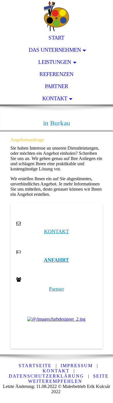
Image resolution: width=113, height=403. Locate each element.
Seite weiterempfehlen (68, 379)
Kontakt (55, 98)
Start (56, 38)
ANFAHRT (56, 260)
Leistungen (54, 62)
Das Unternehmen (55, 50)
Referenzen (56, 74)
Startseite (35, 365)
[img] (56, 16)
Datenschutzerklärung (46, 376)
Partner (56, 86)
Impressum (77, 365)
